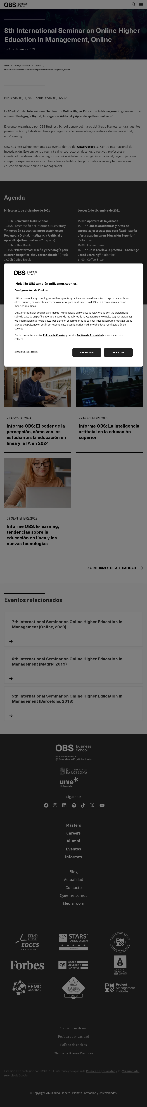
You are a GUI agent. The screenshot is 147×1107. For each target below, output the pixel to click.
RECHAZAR (87, 352)
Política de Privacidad (90, 335)
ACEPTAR (118, 352)
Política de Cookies (54, 335)
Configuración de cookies (27, 351)
